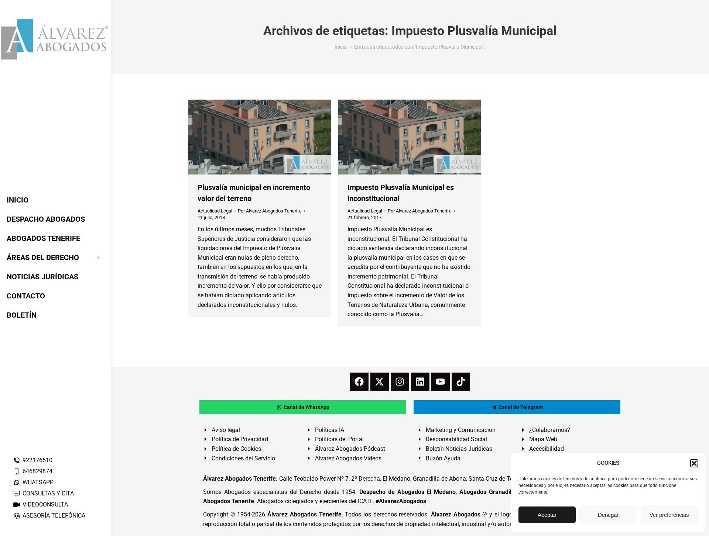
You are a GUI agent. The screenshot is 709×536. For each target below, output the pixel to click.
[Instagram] (400, 382)
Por (270, 211)
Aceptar (547, 515)
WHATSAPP (38, 482)
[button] (694, 463)
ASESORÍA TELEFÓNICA (54, 515)
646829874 (37, 471)
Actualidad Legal (215, 211)
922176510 (37, 460)
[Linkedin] (420, 382)
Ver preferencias (669, 515)
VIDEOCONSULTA (45, 504)
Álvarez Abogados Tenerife (304, 514)
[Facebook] (359, 382)
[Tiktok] (461, 382)
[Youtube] (440, 382)
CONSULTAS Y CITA (48, 493)
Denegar (608, 515)
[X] (379, 382)
